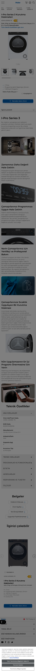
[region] (18, 659)
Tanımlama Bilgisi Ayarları (18, 669)
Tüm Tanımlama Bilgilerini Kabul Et (18, 661)
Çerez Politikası (14, 657)
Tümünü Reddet (18, 665)
